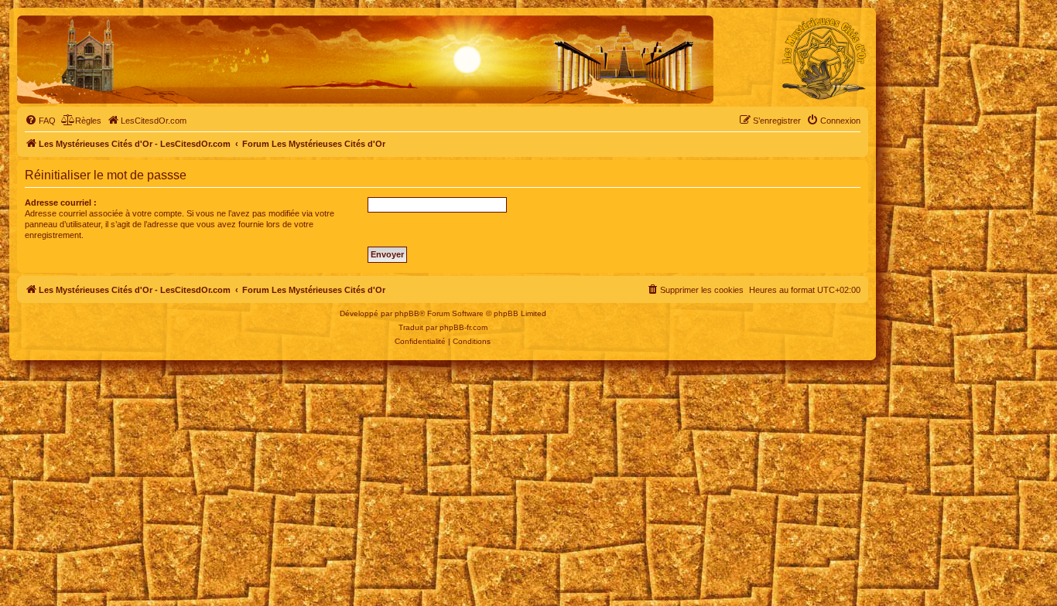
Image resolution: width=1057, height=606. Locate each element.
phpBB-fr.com (463, 327)
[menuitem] (40, 120)
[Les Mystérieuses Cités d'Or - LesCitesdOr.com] (824, 58)
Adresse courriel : (61, 202)
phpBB (407, 313)
